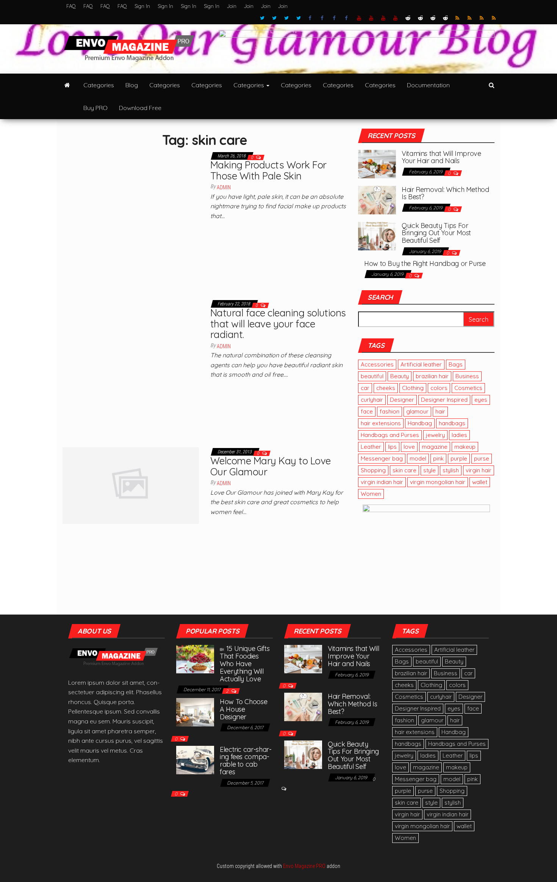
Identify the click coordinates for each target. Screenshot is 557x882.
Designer (402, 399)
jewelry (435, 435)
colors (438, 387)
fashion (389, 411)
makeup (465, 446)
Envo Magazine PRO (304, 866)
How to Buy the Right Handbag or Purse (425, 263)
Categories (98, 85)
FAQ (71, 6)
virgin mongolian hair (437, 482)
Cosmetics (468, 387)
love (409, 446)
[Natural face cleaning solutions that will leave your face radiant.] (131, 367)
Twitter (262, 18)
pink (438, 458)
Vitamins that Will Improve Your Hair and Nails (441, 157)
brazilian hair (432, 376)
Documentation (428, 85)
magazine (434, 446)
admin (224, 187)
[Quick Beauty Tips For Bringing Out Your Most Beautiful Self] (377, 235)
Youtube (359, 18)
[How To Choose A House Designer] (195, 711)
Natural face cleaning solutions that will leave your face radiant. (278, 324)
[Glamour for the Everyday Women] (67, 85)
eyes (480, 399)
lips (392, 446)
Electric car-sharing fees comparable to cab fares (246, 760)
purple (459, 458)
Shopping (373, 470)
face (367, 411)
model (418, 458)
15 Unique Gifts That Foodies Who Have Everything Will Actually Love (244, 663)
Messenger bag (382, 458)
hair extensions (381, 423)
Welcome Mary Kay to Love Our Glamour (270, 466)
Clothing (413, 387)
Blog (131, 85)
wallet (479, 482)
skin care (404, 470)
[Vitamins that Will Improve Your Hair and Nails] (377, 163)
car (365, 387)
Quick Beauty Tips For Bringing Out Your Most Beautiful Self (436, 233)
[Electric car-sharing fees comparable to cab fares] (195, 759)
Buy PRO (95, 108)
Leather (371, 446)
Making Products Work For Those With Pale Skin (268, 170)
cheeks (385, 387)
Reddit (408, 18)
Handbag (420, 423)
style (429, 470)
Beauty (399, 376)
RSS (458, 18)
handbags (452, 423)
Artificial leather (421, 364)
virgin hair (478, 470)
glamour (417, 411)
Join (231, 6)
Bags (456, 364)
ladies (459, 435)
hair (440, 411)
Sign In (142, 6)
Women (371, 493)
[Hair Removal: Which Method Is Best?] (377, 199)
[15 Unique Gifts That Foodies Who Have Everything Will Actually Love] (195, 658)
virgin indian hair (382, 482)
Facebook (311, 18)
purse (481, 458)
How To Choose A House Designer (243, 709)
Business (467, 376)
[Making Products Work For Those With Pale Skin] (131, 219)
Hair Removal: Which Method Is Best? (445, 193)
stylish (451, 470)
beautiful (372, 376)
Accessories (377, 364)
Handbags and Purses (390, 435)
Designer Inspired (444, 399)
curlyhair (372, 399)
